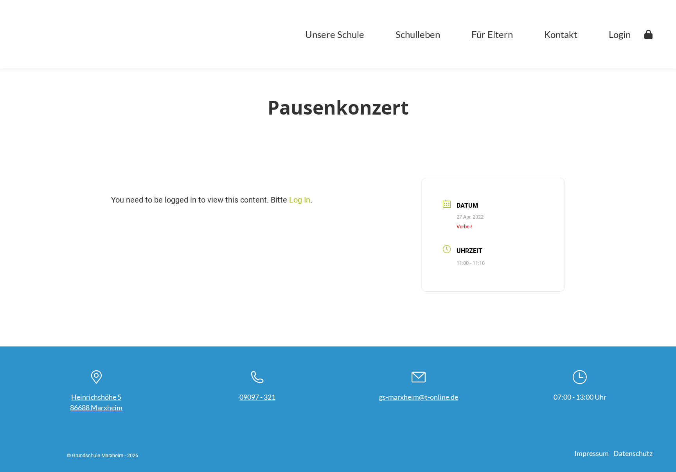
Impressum (591, 453)
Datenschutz (633, 453)
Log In (299, 200)
